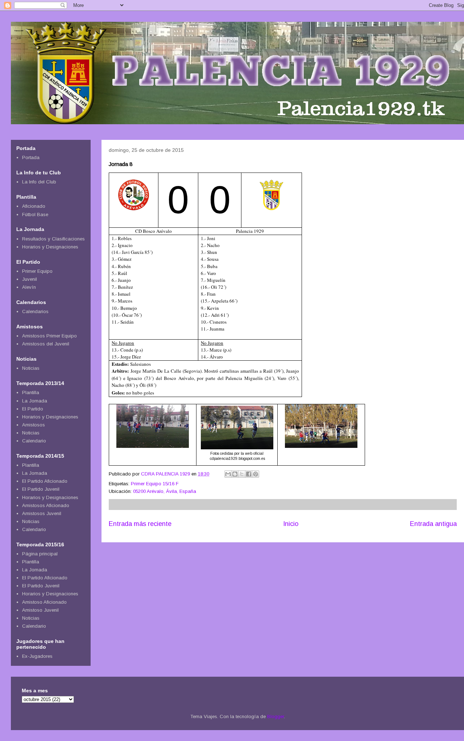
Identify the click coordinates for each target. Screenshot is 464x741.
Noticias (31, 368)
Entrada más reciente (140, 523)
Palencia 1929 (18, 31)
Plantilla (30, 392)
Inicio (290, 523)
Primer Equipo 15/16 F (155, 483)
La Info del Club (39, 182)
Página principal (40, 553)
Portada (31, 157)
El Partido (32, 409)
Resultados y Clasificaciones (53, 239)
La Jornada (34, 401)
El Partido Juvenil (40, 489)
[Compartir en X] (241, 474)
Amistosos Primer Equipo (49, 336)
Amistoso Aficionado (44, 602)
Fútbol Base (35, 214)
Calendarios (35, 311)
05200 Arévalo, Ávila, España (164, 491)
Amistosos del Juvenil (45, 344)
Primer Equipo (37, 271)
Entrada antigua (433, 523)
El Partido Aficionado (44, 481)
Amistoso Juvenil (40, 610)
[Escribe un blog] (235, 474)
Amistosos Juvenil (41, 513)
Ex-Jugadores (37, 656)
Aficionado (33, 206)
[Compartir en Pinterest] (255, 474)
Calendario (34, 441)
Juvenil (29, 279)
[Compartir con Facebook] (248, 474)
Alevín (29, 287)
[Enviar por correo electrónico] (228, 474)
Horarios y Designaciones (50, 247)
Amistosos (33, 425)
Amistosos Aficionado (45, 505)
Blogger (275, 716)
